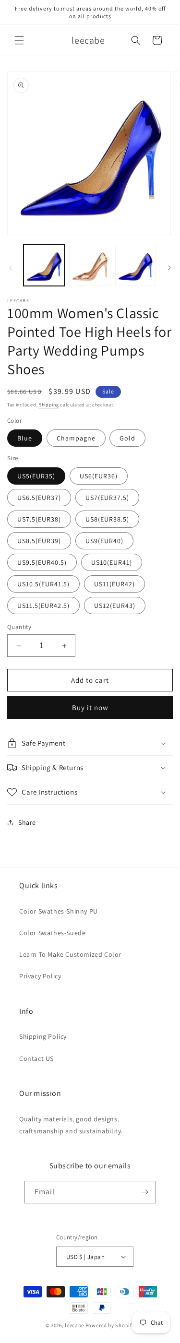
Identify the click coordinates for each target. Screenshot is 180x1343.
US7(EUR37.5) (107, 497)
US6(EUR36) (99, 476)
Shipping (49, 405)
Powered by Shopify (110, 1325)
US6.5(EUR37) (39, 497)
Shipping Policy (43, 1036)
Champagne (76, 438)
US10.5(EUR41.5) (43, 584)
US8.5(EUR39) (39, 540)
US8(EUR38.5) (107, 519)
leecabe (74, 1325)
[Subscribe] (145, 1192)
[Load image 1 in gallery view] (44, 265)
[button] (19, 40)
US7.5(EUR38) (39, 519)
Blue (24, 438)
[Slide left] (10, 267)
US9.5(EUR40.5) (42, 562)
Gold (127, 438)
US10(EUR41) (111, 562)
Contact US (36, 1058)
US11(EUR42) (114, 584)
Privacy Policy (40, 976)
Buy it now (90, 707)
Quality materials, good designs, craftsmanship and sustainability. (71, 1125)
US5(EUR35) (36, 476)
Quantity (19, 627)
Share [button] (27, 822)
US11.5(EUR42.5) (43, 605)
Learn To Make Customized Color (70, 954)
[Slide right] (169, 267)
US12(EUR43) (114, 605)
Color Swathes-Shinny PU (58, 911)
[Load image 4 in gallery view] (135, 265)
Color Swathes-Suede (52, 932)
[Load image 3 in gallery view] (89, 265)
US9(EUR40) (104, 540)
